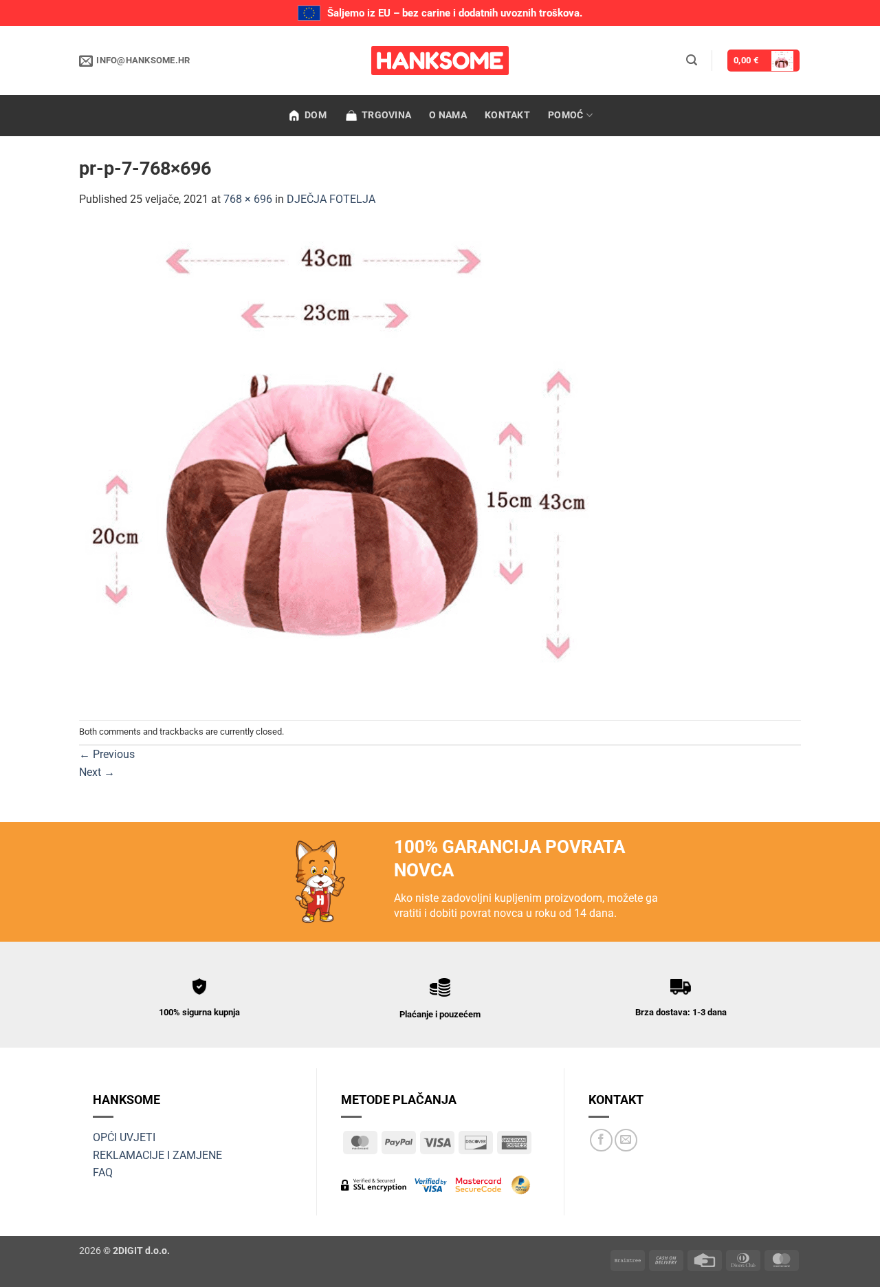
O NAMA (448, 115)
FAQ (103, 1172)
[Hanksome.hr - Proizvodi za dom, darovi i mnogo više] (440, 60)
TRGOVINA (386, 115)
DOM (316, 115)
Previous (107, 754)
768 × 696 (247, 199)
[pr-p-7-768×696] (343, 463)
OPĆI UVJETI (124, 1137)
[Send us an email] (626, 1140)
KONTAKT (507, 115)
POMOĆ (565, 115)
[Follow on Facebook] (601, 1140)
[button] (691, 60)
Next (97, 772)
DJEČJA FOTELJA (331, 199)
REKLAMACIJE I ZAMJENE (157, 1155)
